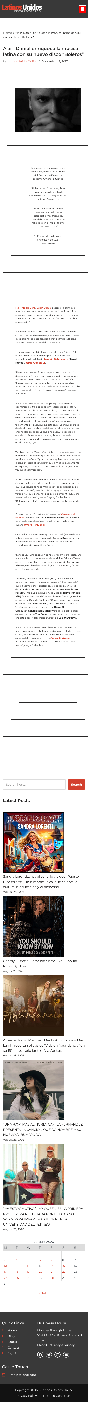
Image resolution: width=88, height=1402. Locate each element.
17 (5, 1271)
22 (63, 1271)
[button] (82, 9)
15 (63, 1265)
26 (28, 1277)
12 (28, 1265)
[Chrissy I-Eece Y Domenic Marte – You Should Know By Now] (33, 927)
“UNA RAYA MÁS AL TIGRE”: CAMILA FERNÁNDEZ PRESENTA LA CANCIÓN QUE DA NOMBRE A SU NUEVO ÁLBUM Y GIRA (43, 1129)
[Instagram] (57, 1355)
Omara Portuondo (35, 524)
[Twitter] (49, 1355)
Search (76, 784)
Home (7, 33)
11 (17, 1265)
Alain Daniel (44, 307)
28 (52, 1277)
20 (40, 1271)
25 (17, 1277)
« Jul (42, 1293)
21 (52, 1271)
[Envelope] (66, 1355)
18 (17, 1271)
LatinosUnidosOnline (22, 61)
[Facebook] (40, 1355)
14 (52, 1265)
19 (28, 1271)
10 (5, 1265)
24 (5, 1277)
